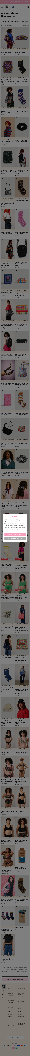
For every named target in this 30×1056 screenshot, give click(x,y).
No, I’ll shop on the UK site (15, 538)
